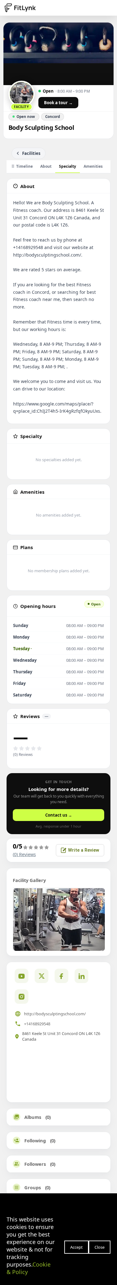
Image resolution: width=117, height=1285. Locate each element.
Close (100, 1247)
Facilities (31, 153)
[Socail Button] (21, 976)
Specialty (67, 166)
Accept (76, 1247)
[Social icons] (21, 996)
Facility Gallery (29, 880)
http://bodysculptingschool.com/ (55, 1014)
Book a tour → (58, 102)
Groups (32, 1187)
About (45, 166)
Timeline (24, 166)
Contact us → (58, 815)
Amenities (93, 166)
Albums (32, 1116)
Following (35, 1140)
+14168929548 (37, 1024)
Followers (35, 1163)
